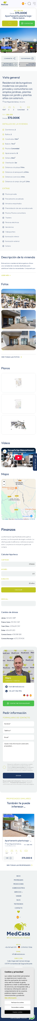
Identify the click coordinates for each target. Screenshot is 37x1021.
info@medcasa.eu (18, 954)
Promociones (18, 884)
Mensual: (4, 599)
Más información (11, 998)
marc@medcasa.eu (16, 686)
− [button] (4, 484)
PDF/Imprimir (26, 58)
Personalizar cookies (17, 1007)
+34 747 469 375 (10, 947)
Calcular (18, 590)
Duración (5, 579)
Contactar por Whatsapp (20, 703)
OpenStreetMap (19, 519)
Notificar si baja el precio (8, 64)
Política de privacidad (18, 767)
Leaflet (6, 519)
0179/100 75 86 (26, 947)
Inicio (19, 876)
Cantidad (5, 560)
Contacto (18, 908)
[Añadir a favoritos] (10, 23)
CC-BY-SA (32, 519)
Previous (2, 40)
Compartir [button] (8, 58)
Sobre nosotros (18, 888)
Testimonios (18, 904)
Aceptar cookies (17, 1012)
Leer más (5, 275)
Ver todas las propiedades (19, 865)
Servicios (17, 892)
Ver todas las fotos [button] (10, 357)
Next (35, 40)
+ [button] (4, 481)
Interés (4, 569)
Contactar (28, 23)
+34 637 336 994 (15, 691)
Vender (18, 896)
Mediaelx (24, 1018)
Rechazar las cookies (17, 1002)
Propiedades (18, 880)
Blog (18, 900)
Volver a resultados (31, 64)
